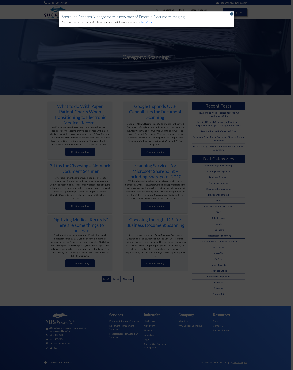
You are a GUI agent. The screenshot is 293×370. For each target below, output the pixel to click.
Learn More (146, 22)
